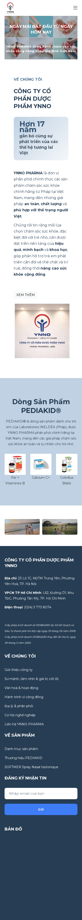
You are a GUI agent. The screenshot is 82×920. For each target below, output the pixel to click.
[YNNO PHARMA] (10, 8)
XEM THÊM (25, 295)
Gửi (41, 809)
